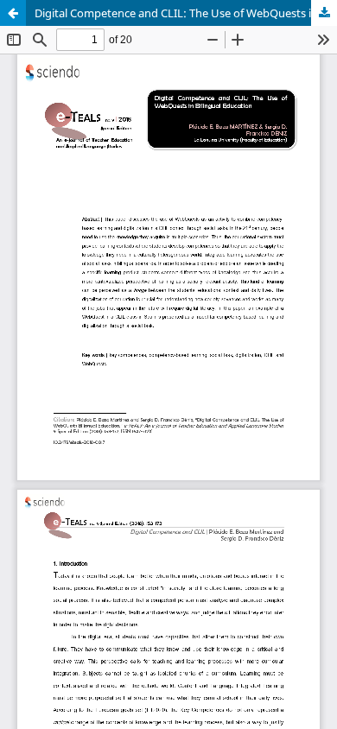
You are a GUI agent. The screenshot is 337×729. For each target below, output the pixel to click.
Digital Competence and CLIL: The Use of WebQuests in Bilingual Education (186, 13)
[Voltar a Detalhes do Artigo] (13, 13)
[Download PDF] (324, 13)
